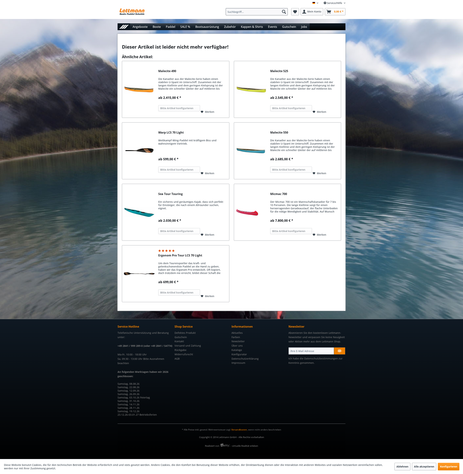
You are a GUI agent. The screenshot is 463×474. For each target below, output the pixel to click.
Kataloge (237, 350)
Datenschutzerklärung (245, 358)
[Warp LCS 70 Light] (139, 150)
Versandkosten (239, 429)
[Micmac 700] (251, 212)
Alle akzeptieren (424, 466)
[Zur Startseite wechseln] (124, 26)
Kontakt (179, 341)
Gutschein (181, 337)
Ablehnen (402, 466)
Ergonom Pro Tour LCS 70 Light (180, 255)
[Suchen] (284, 11)
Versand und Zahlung (188, 345)
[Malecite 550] (251, 150)
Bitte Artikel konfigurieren (176, 108)
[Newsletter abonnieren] (339, 351)
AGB (177, 358)
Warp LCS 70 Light (171, 132)
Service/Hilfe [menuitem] (334, 3)
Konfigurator (239, 354)
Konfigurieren (448, 466)
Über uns (237, 345)
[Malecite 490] (139, 89)
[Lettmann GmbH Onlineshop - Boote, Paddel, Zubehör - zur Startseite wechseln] (132, 12)
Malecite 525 (279, 71)
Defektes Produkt (185, 332)
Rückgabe (180, 350)
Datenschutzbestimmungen (321, 358)
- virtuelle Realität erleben (244, 445)
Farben (236, 337)
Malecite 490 (167, 71)
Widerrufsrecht (184, 354)
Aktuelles (237, 332)
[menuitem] (258, 11)
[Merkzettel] (295, 11)
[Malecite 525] (251, 89)
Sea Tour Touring (170, 194)
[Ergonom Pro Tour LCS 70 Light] (139, 273)
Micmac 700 (278, 194)
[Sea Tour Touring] (139, 212)
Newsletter (238, 341)
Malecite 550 (279, 132)
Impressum (238, 362)
